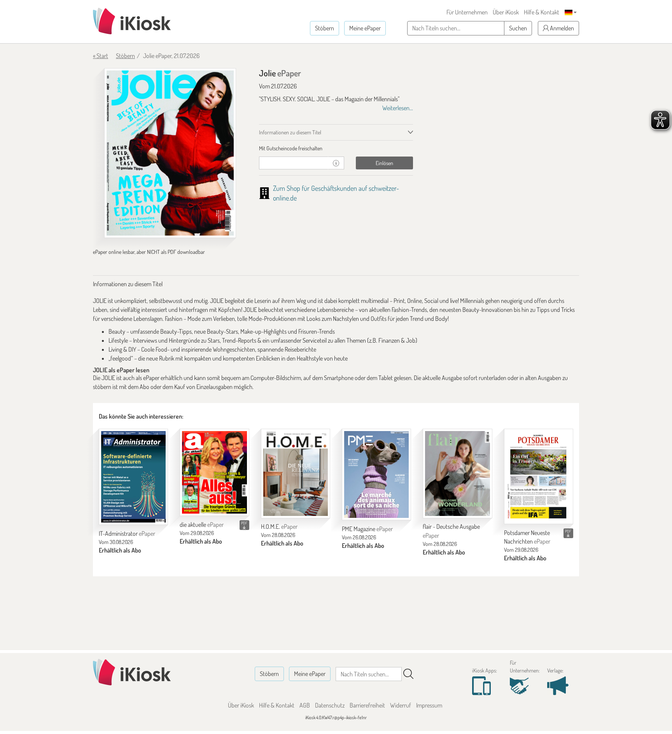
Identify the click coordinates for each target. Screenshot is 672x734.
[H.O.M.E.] (295, 473)
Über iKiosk (506, 12)
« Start (100, 56)
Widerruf (400, 705)
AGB (304, 705)
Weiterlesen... (397, 108)
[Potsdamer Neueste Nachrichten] (538, 476)
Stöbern (324, 28)
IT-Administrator (127, 533)
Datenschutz (330, 705)
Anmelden (561, 28)
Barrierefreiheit (367, 705)
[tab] (336, 148)
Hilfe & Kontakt (541, 12)
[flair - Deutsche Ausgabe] (457, 473)
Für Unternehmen (467, 12)
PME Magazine (367, 529)
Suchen (518, 28)
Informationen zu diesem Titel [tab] (290, 132)
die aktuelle (202, 524)
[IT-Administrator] (133, 477)
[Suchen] (408, 674)
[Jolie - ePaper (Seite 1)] (170, 153)
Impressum (429, 705)
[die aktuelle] (214, 472)
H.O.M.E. (279, 526)
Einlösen (384, 163)
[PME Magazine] (376, 474)
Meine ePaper (365, 28)
